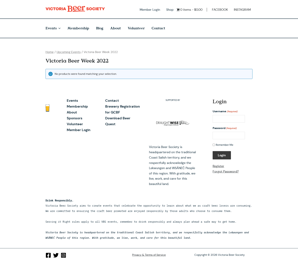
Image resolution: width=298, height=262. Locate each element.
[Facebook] (48, 255)
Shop (169, 10)
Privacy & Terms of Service (149, 254)
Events (51, 28)
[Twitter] (56, 255)
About (115, 28)
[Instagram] (63, 255)
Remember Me (224, 144)
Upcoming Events (69, 52)
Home (50, 52)
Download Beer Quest (117, 121)
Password (225, 128)
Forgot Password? (226, 171)
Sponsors (74, 118)
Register (218, 166)
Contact (158, 28)
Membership (78, 28)
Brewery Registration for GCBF (122, 109)
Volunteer (136, 28)
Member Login (150, 10)
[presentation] (59, 28)
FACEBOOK (220, 10)
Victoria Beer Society (76, 9)
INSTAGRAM (242, 10)
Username (225, 111)
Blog (99, 28)
